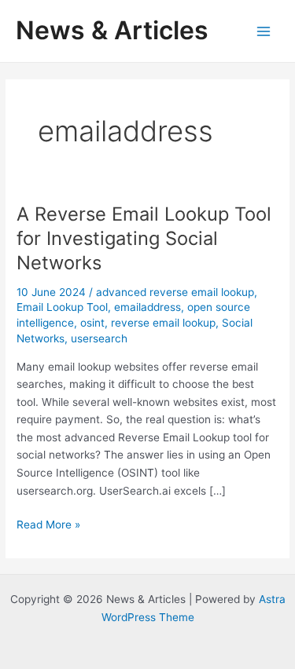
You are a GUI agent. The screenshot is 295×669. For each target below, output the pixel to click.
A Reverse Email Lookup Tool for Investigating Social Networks (144, 238)
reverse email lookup (163, 322)
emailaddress (147, 307)
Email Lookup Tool (62, 307)
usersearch (99, 338)
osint (92, 322)
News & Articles (112, 30)
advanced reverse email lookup (175, 292)
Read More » (48, 525)
